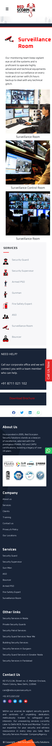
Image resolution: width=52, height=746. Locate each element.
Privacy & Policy (10, 529)
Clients (6, 511)
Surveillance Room (12, 598)
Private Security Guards (14, 624)
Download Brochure (22, 398)
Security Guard (10, 556)
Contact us (8, 523)
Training (7, 517)
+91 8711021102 (11, 696)
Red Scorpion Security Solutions (33, 742)
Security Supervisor (12, 562)
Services (7, 505)
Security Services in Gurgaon (17, 649)
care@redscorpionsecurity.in (17, 690)
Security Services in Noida (15, 618)
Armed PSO (8, 586)
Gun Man (7, 568)
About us (7, 499)
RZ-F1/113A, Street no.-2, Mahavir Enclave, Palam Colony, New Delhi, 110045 (24, 682)
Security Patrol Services (14, 630)
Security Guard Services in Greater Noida (23, 655)
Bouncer (7, 580)
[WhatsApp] (41, 451)
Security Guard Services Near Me (19, 636)
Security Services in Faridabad (17, 661)
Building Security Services (15, 643)
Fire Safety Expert (12, 592)
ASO (5, 574)
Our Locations (10, 535)
